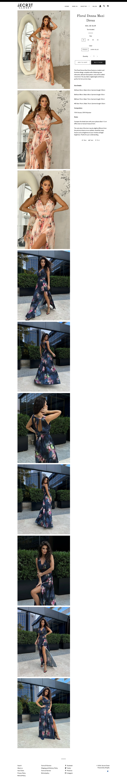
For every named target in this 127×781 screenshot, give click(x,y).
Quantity (85, 56)
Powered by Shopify (104, 768)
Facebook (70, 765)
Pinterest (69, 770)
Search (19, 765)
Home (67, 6)
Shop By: (84, 6)
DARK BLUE (95, 49)
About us (20, 768)
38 (93, 40)
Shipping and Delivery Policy (49, 768)
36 (88, 40)
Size (90, 36)
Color (90, 46)
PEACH (85, 49)
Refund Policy (21, 775)
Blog (95, 6)
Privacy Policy (21, 773)
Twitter (69, 768)
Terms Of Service (46, 765)
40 (98, 40)
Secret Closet (106, 765)
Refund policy (45, 773)
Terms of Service (46, 770)
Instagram (70, 773)
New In (74, 6)
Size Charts (20, 770)
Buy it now (98, 62)
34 (83, 40)
